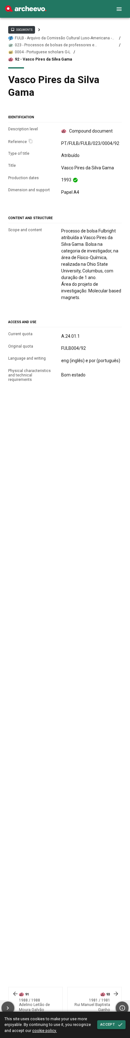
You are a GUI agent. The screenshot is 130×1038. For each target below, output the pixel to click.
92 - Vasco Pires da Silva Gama (43, 59)
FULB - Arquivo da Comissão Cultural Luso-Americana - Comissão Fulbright (63, 38)
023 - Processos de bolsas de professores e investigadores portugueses (54, 45)
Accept (107, 1024)
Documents (21, 29)
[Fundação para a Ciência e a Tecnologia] (25, 10)
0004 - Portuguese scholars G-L (42, 52)
